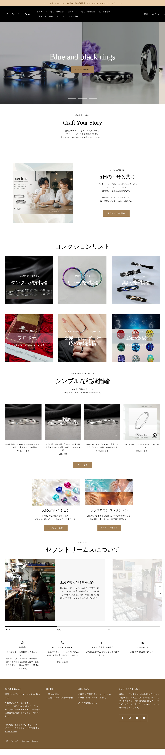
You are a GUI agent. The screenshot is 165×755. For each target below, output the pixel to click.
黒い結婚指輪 (104, 11)
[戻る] (159, 586)
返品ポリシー (20, 728)
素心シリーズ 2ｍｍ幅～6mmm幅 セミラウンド (141, 446)
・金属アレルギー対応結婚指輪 (59, 697)
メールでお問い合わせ (87, 702)
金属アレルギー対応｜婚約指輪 (50, 11)
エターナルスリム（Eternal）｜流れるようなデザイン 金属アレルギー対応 (102, 446)
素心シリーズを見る (116, 213)
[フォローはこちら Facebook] (122, 718)
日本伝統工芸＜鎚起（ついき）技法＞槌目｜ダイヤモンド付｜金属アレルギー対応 (62, 447)
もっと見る (82, 465)
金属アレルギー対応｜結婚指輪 (81, 11)
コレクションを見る (56, 528)
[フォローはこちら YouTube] (136, 718)
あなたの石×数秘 (70, 16)
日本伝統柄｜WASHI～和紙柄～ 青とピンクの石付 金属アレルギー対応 (23, 446)
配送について (20, 724)
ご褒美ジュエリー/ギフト (48, 16)
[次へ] (159, 593)
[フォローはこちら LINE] (143, 718)
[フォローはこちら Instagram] (129, 718)
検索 (146, 14)
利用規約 (9, 724)
